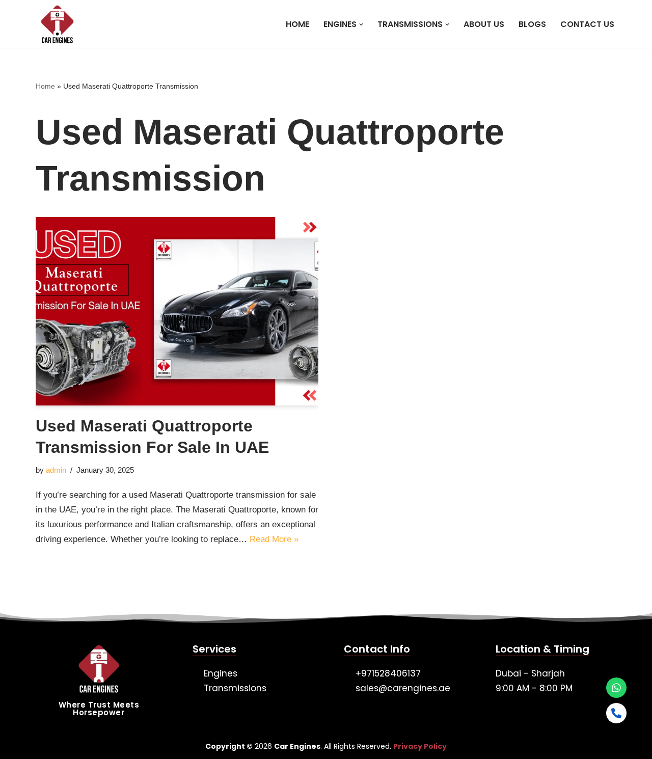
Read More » (274, 539)
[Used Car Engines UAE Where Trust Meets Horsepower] (55, 24)
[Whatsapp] (616, 687)
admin (56, 470)
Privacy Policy (420, 746)
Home (297, 24)
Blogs (532, 24)
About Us (484, 24)
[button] (361, 24)
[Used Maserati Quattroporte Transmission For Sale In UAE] (177, 311)
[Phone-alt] (616, 713)
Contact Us (587, 24)
